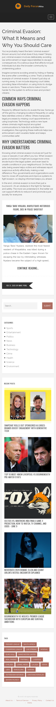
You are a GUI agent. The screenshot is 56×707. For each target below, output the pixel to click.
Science (10, 362)
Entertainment (13, 332)
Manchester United (27, 654)
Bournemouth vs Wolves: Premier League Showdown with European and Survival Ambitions (24, 619)
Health (9, 358)
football (25, 659)
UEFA (8, 670)
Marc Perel (23, 285)
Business (10, 345)
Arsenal (44, 649)
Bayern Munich (12, 680)
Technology (12, 349)
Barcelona (19, 670)
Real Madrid (11, 659)
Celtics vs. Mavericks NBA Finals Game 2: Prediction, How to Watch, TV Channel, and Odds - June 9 (25, 523)
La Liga (35, 665)
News (9, 341)
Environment (12, 366)
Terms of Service (22, 700)
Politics (10, 336)
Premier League (12, 644)
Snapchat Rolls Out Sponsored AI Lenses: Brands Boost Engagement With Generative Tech (25, 428)
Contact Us (50, 700)
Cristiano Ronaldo (36, 675)
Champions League (14, 649)
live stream (31, 649)
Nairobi (31, 670)
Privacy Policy (37, 700)
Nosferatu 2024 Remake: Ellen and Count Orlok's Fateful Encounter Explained (24, 571)
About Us (9, 700)
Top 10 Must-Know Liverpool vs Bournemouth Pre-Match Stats (27, 476)
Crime (9, 353)
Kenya (44, 665)
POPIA (29, 703)
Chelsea (9, 665)
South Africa (29, 644)
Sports (9, 328)
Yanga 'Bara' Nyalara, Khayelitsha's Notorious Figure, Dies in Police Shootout (28, 207)
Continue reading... (28, 268)
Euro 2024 (10, 654)
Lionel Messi (22, 665)
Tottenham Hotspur (15, 675)
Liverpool (37, 659)
